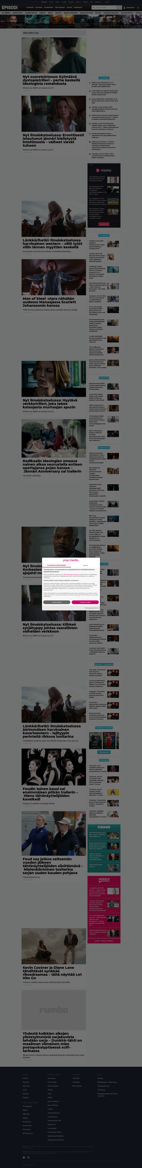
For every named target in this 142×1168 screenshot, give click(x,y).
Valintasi (85, 565)
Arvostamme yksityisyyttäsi (56, 565)
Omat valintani (56, 602)
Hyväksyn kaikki (85, 602)
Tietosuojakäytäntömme (91, 608)
